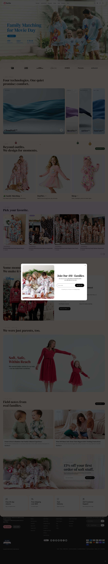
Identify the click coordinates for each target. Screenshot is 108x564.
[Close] (85, 265)
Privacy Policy (77, 289)
